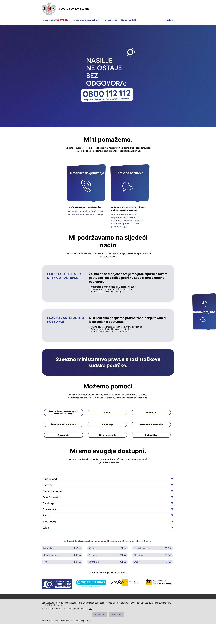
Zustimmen (100, 614)
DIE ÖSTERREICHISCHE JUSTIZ (73, 9)
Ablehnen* (116, 614)
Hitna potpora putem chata (86, 20)
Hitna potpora (55, 20)
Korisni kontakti (129, 20)
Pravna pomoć (110, 20)
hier (90, 608)
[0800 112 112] (204, 304)
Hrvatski (169, 20)
